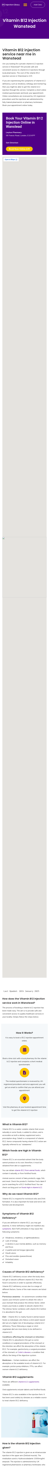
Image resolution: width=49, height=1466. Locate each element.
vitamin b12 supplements (28, 1382)
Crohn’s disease (24, 1352)
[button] (25, 5)
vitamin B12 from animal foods (27, 1170)
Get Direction (12, 142)
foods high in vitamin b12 (32, 1187)
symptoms (6, 1229)
